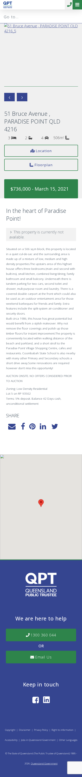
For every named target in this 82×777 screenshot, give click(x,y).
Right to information (62, 729)
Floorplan (43, 164)
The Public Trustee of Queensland (51, 753)
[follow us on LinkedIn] (46, 700)
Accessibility (11, 739)
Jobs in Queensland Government (38, 739)
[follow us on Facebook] (35, 700)
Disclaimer (24, 729)
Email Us (43, 657)
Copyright (10, 729)
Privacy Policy (41, 729)
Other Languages (68, 739)
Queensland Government (44, 763)
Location (44, 150)
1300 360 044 (69, 4)
